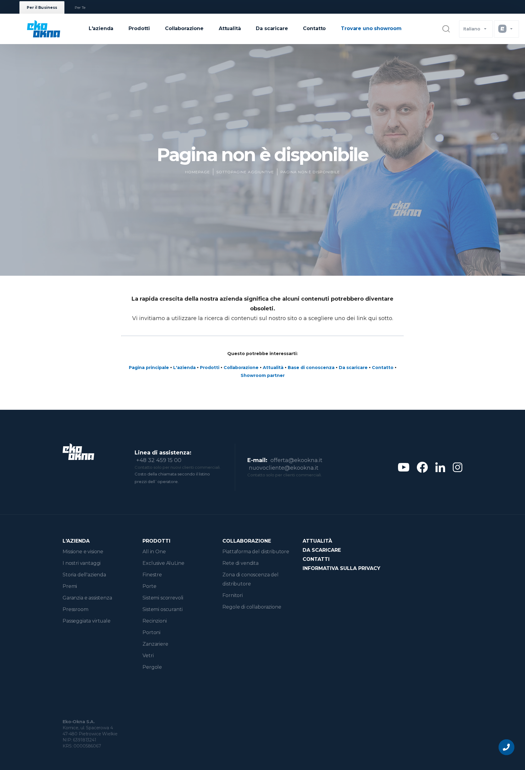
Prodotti (139, 28)
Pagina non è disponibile (310, 172)
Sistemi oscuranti (162, 609)
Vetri (147, 655)
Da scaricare (272, 28)
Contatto (314, 28)
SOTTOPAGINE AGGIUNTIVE (245, 172)
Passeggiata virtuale (87, 621)
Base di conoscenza (311, 367)
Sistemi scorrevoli (162, 598)
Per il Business (42, 7)
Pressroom (75, 609)
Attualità (230, 28)
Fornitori (232, 595)
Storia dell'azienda (84, 575)
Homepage (197, 172)
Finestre (152, 575)
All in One (154, 551)
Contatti (316, 559)
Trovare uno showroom (371, 28)
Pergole (152, 667)
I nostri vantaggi (82, 563)
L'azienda (101, 28)
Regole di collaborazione (251, 607)
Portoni (151, 632)
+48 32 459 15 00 (158, 460)
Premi (70, 586)
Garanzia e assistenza (87, 598)
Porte (149, 586)
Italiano (471, 29)
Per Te (80, 7)
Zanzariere (155, 644)
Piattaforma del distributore (255, 551)
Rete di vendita (240, 563)
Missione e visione (83, 551)
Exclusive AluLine (163, 563)
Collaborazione (184, 28)
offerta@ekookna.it (296, 460)
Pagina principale (149, 367)
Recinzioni (154, 621)
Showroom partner (263, 375)
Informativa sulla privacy (341, 568)
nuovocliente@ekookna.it (283, 467)
